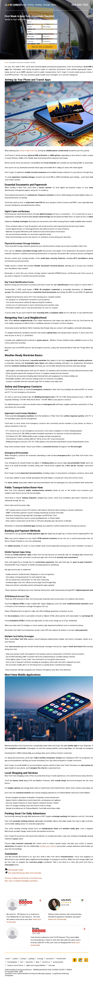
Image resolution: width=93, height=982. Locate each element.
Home (7, 959)
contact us (46, 962)
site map (51, 965)
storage (46, 5)
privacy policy (58, 962)
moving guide (12, 962)
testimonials (61, 959)
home (6, 62)
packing (38, 5)
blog (37, 962)
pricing (31, 5)
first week (12, 873)
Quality (23, 5)
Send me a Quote (42, 46)
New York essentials (33, 873)
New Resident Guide (15, 870)
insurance (50, 959)
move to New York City (28, 151)
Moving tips (20, 873)
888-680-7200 (80, 4)
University (29, 962)
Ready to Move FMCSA (15, 965)
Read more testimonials (57, 919)
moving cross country (47, 846)
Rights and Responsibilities (35, 965)
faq (21, 962)
